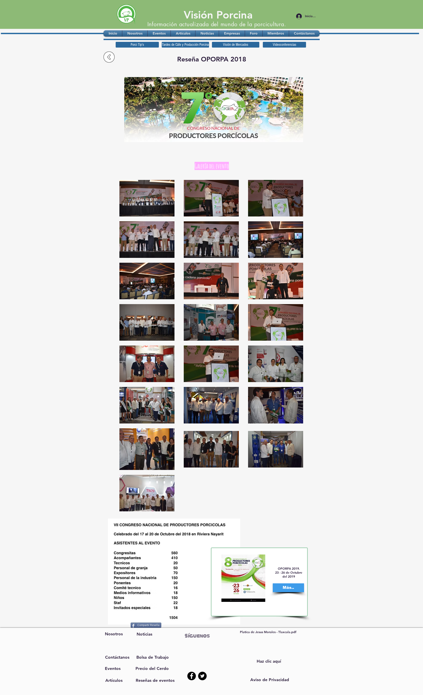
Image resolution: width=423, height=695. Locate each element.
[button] (269, 680)
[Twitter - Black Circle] (202, 676)
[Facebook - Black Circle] (191, 676)
